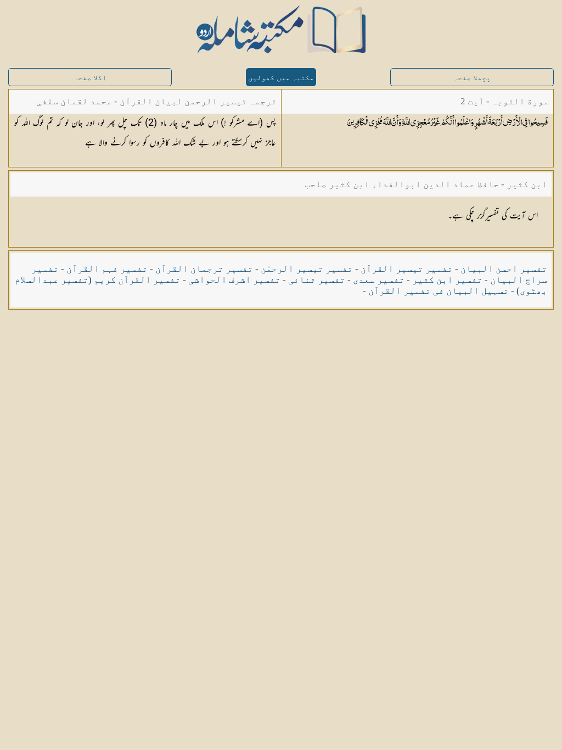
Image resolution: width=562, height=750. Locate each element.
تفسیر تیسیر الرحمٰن (307, 269)
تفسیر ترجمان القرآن (204, 269)
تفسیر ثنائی (316, 280)
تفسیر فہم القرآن (107, 269)
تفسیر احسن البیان (503, 269)
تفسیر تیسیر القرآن (407, 269)
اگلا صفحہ (90, 78)
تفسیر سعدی (378, 280)
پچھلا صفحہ (472, 78)
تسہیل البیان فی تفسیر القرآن (438, 291)
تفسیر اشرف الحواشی (234, 280)
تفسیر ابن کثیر (447, 280)
